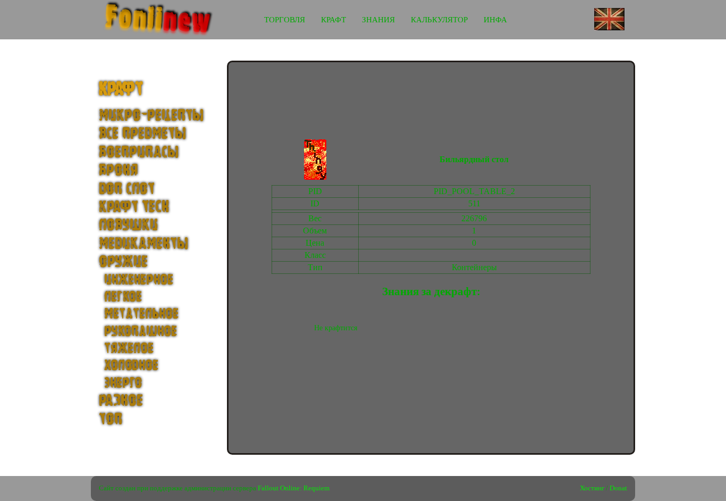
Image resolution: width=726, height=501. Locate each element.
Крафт (333, 19)
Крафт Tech (134, 207)
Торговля (284, 19)
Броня (118, 170)
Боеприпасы (139, 152)
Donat (618, 488)
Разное (121, 401)
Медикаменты (143, 244)
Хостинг (592, 488)
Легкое (123, 296)
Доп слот (127, 189)
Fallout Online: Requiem (294, 488)
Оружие (123, 262)
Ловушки (128, 225)
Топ (110, 419)
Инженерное (138, 279)
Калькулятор (439, 19)
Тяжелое (129, 348)
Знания (378, 19)
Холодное (131, 365)
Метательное (141, 313)
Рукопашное (140, 331)
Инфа (495, 19)
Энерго (123, 382)
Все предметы (142, 134)
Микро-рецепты (151, 115)
